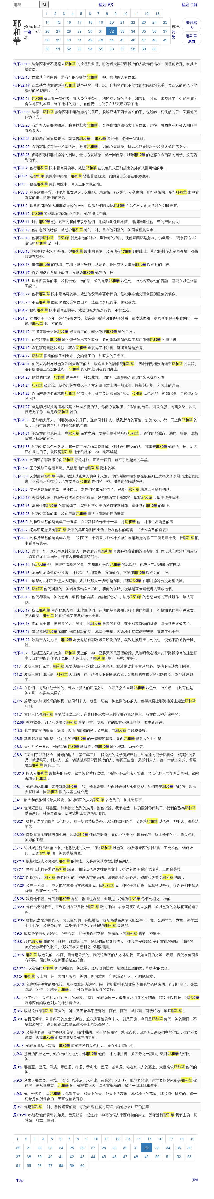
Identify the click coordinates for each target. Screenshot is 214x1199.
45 (122, 40)
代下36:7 (20, 529)
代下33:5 (20, 184)
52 (69, 48)
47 (144, 40)
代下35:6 (20, 489)
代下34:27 (21, 406)
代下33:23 (21, 301)
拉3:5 (17, 738)
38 (47, 40)
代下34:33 (21, 446)
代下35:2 (20, 467)
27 (58, 31)
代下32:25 (21, 146)
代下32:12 (21, 63)
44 (112, 40)
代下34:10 (21, 331)
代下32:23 (21, 125)
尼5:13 (18, 984)
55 (101, 48)
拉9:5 (17, 933)
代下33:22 (21, 293)
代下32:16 (21, 77)
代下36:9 (20, 537)
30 (90, 31)
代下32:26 (21, 154)
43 (101, 40)
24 (154, 22)
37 (165, 31)
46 (133, 40)
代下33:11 (21, 221)
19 (101, 22)
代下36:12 (21, 564)
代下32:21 (21, 98)
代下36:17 (21, 610)
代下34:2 (20, 310)
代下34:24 (21, 385)
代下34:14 (21, 339)
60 (154, 48)
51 (58, 48)
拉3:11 (18, 786)
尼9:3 (17, 1053)
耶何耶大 (191, 25)
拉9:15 (18, 954)
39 (58, 40)
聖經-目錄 (190, 4)
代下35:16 (21, 505)
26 (47, 31)
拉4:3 (17, 807)
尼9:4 (17, 1066)
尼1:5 (17, 976)
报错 (195, 1179)
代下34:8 (20, 318)
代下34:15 (21, 347)
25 (165, 22)
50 (47, 48)
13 (157, 13)
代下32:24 (21, 138)
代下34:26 (21, 393)
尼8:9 (17, 1018)
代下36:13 (21, 572)
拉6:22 (18, 834)
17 (80, 22)
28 (69, 31)
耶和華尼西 (191, 38)
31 (101, 31)
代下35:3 (20, 475)
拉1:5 (17, 700)
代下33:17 (21, 272)
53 (80, 48)
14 (47, 22)
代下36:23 (21, 652)
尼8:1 (17, 997)
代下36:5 (20, 521)
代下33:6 (20, 192)
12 (147, 13)
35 (144, 31)
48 (154, 40)
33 (122, 31)
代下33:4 (20, 175)
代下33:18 (21, 280)
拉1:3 (17, 687)
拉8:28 (18, 898)
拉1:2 (17, 674)
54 (90, 48)
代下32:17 (21, 85)
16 (69, 22)
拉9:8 (17, 941)
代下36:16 (21, 596)
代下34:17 (21, 355)
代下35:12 (21, 497)
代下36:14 (21, 580)
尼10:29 (19, 1114)
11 (136, 13)
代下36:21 (21, 631)
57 (122, 48)
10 (125, 13)
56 (112, 48)
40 (69, 40)
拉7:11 (18, 869)
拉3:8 (17, 754)
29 (80, 31)
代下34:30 (21, 419)
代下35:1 (20, 459)
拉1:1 (17, 666)
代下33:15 (21, 251)
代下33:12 (21, 229)
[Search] (45, 4)
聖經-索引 (107, 4)
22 (133, 22)
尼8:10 (18, 1032)
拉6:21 (18, 821)
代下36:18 (21, 623)
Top (21, 1180)
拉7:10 (18, 861)
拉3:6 (17, 746)
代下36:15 (21, 588)
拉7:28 (18, 885)
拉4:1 (17, 799)
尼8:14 (18, 1045)
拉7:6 (17, 847)
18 (90, 22)
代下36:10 (21, 551)
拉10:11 (19, 967)
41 (80, 40)
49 (165, 40)
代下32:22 (21, 111)
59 (144, 48)
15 (58, 22)
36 (154, 31)
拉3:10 (18, 773)
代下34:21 (21, 363)
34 (133, 31)
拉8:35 (18, 919)
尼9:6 (17, 1093)
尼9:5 (17, 1080)
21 (122, 22)
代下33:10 (21, 213)
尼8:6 (17, 1010)
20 (112, 22)
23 (144, 22)
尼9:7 (17, 1106)
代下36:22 (21, 639)
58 (133, 48)
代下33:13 (21, 237)
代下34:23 (21, 377)
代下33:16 (21, 264)
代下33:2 (20, 167)
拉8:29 (18, 906)
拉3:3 (17, 730)
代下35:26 (21, 513)
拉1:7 (17, 714)
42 (90, 40)
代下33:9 (20, 205)
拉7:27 (18, 877)
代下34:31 (21, 433)
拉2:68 (18, 722)
